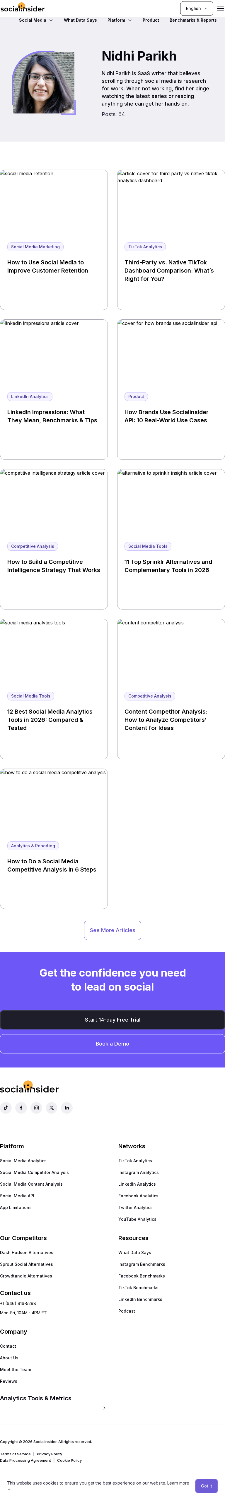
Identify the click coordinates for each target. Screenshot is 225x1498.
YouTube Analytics (137, 1219)
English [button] (193, 8)
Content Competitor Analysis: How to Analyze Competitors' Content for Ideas (166, 719)
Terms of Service (15, 1453)
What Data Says (134, 1252)
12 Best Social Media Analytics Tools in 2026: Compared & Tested (50, 719)
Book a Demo (112, 1044)
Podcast (126, 1310)
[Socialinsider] (23, 8)
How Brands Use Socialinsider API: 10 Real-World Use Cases (167, 416)
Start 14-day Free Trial (112, 1020)
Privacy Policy (49, 1453)
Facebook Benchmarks (141, 1275)
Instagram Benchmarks (141, 1264)
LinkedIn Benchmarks (140, 1299)
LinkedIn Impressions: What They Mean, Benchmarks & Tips (52, 416)
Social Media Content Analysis (31, 1184)
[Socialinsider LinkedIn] (67, 1108)
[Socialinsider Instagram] (36, 1108)
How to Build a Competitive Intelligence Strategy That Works (53, 566)
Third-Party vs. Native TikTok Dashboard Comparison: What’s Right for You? (169, 270)
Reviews (8, 1381)
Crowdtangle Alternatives (26, 1275)
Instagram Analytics (138, 1172)
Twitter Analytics (135, 1207)
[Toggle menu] (220, 8)
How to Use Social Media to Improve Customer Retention (47, 266)
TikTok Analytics (135, 1160)
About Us (9, 1357)
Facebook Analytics (138, 1195)
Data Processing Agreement (25, 1460)
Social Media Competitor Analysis (34, 1172)
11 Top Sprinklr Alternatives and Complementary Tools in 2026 (168, 566)
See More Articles (112, 930)
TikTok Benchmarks (138, 1287)
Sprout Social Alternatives (26, 1264)
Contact (8, 1346)
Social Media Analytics (23, 1160)
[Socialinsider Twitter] (51, 1108)
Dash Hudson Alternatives (26, 1252)
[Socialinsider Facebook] (21, 1108)
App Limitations (16, 1207)
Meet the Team (15, 1369)
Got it (206, 1485)
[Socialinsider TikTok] (6, 1108)
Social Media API (17, 1195)
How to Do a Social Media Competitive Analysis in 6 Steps (51, 865)
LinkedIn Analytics (137, 1184)
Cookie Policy (69, 1460)
